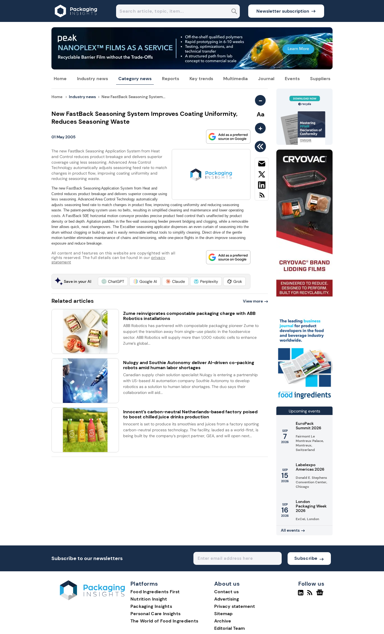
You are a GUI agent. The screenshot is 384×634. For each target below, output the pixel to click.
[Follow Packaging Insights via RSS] (310, 595)
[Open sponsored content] (192, 68)
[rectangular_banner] (304, 399)
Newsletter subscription (282, 11)
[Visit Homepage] (76, 20)
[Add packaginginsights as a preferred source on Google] (228, 137)
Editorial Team (229, 628)
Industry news (92, 78)
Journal (266, 78)
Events (292, 78)
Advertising (226, 599)
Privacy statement (234, 606)
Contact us (226, 591)
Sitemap (223, 613)
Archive (222, 621)
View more (253, 301)
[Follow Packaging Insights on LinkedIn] (300, 595)
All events (290, 530)
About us (227, 584)
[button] (113, 281)
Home (60, 78)
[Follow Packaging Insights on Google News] (320, 595)
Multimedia (235, 78)
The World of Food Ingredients (164, 621)
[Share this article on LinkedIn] (261, 186)
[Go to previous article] (261, 146)
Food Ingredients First (155, 591)
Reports (170, 78)
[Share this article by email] (261, 164)
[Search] (234, 12)
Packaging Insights (151, 606)
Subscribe (306, 558)
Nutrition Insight (148, 599)
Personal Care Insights (155, 613)
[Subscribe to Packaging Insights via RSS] (261, 197)
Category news (135, 78)
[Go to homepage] (92, 598)
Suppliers (320, 78)
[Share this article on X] (261, 175)
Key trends (201, 78)
